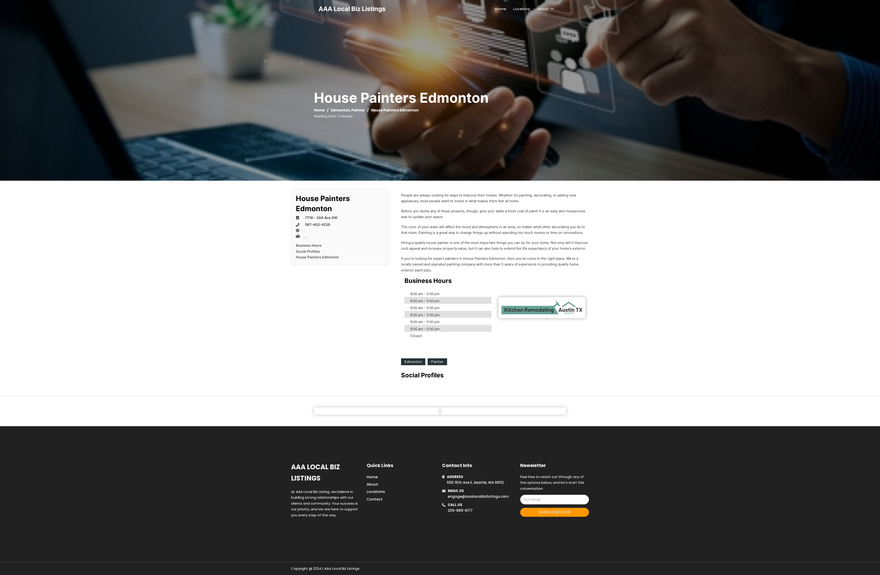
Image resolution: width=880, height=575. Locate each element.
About (372, 484)
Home (500, 9)
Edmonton (340, 110)
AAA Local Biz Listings (352, 9)
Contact (374, 499)
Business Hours (309, 245)
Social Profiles (308, 251)
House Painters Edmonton (317, 257)
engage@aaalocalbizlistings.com (478, 496)
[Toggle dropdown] (552, 9)
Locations (521, 9)
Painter (358, 110)
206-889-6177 (460, 510)
